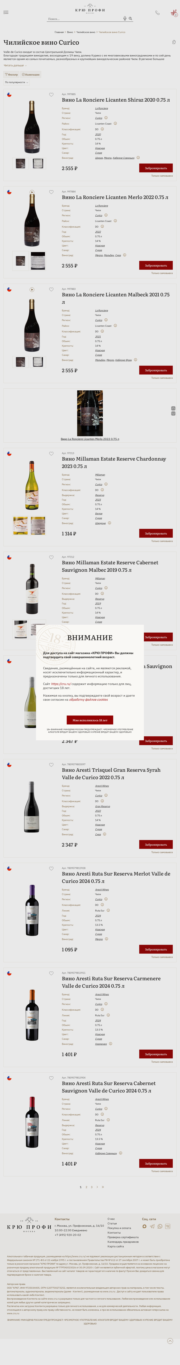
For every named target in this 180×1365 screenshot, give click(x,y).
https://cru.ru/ (61, 684)
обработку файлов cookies (88, 699)
